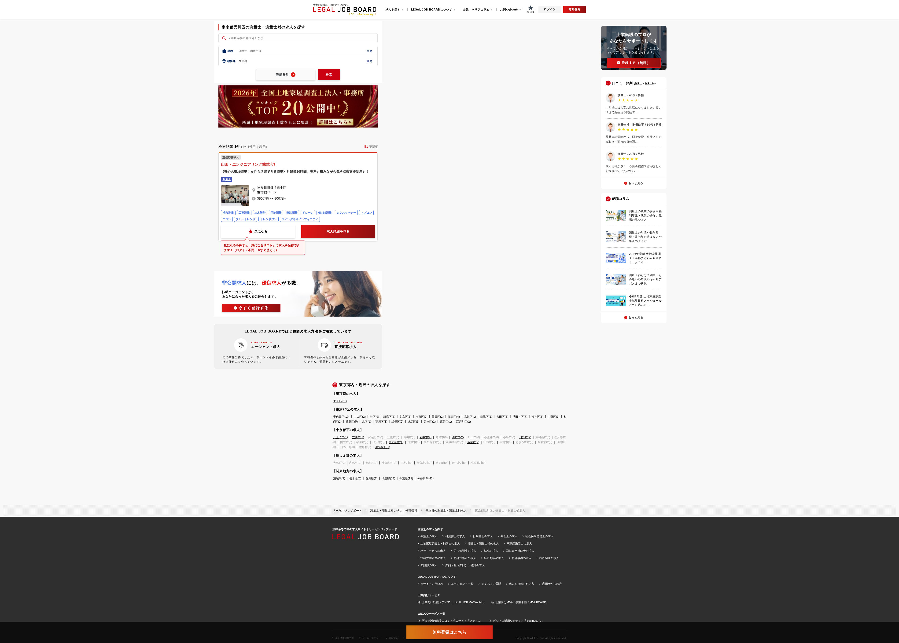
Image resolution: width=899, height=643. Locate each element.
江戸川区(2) (463, 421)
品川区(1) (470, 416)
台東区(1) (421, 416)
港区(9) (374, 416)
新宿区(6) (389, 416)
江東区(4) (454, 416)
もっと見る (635, 183)
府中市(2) (425, 437)
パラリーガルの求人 (433, 550)
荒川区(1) (381, 421)
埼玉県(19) (388, 478)
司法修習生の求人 (465, 550)
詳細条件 (282, 75)
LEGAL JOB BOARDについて (431, 9)
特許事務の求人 (521, 558)
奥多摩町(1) (382, 447)
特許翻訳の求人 (494, 558)
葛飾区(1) (446, 421)
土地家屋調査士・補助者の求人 (440, 543)
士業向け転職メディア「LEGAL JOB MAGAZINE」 (454, 602)
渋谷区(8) (537, 416)
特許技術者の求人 (465, 558)
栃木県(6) (355, 478)
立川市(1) (358, 437)
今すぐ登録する (253, 308)
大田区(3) (502, 416)
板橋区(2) (397, 421)
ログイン (550, 9)
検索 (329, 75)
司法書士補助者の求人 (520, 550)
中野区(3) (554, 416)
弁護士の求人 (428, 536)
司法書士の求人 (455, 536)
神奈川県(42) (425, 478)
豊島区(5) (352, 421)
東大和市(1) (396, 442)
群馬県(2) (371, 478)
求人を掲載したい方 (521, 583)
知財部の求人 (428, 565)
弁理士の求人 (509, 536)
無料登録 (574, 9)
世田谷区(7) (519, 416)
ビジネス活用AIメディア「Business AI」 (518, 620)
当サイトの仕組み (431, 583)
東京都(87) (340, 401)
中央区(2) (360, 416)
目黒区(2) (486, 416)
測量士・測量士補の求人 (483, 543)
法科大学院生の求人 (433, 558)
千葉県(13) (406, 478)
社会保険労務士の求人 (539, 536)
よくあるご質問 (491, 583)
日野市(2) (525, 437)
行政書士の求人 (483, 536)
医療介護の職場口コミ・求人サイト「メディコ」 (453, 620)
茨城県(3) (339, 478)
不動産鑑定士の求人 (519, 543)
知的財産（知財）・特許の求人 (465, 565)
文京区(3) (405, 416)
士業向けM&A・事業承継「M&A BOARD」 (522, 602)
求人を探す (393, 9)
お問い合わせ (509, 9)
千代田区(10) (341, 416)
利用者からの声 (552, 583)
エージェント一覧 (462, 583)
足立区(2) (430, 421)
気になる (260, 231)
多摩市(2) (473, 442)
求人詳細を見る (338, 231)
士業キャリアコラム (476, 9)
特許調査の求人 (549, 558)
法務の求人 (491, 550)
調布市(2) (458, 437)
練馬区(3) (414, 421)
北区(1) (366, 421)
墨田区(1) (438, 416)
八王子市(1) (340, 437)
